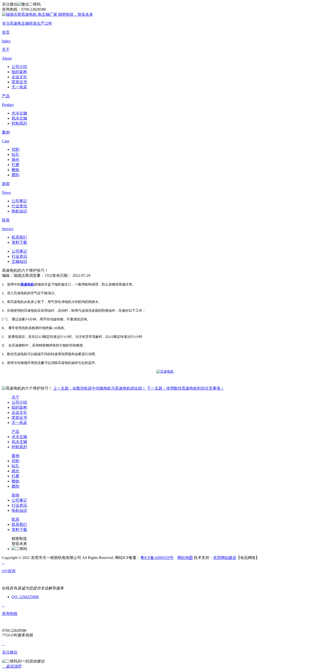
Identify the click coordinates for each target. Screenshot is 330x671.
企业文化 (19, 77)
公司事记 (19, 201)
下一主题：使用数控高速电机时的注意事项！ (185, 388)
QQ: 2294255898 (25, 597)
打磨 (15, 165)
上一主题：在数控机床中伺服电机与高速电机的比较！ (99, 388)
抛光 (15, 160)
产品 (15, 432)
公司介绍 (19, 67)
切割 (15, 149)
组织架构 (19, 72)
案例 (15, 456)
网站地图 (185, 558)
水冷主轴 (19, 113)
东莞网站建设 (224, 558)
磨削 (15, 175)
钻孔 (15, 154)
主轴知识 (19, 261)
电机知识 (19, 211)
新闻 (15, 495)
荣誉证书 (19, 82)
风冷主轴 (19, 118)
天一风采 (19, 87)
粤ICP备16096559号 (156, 558)
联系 (15, 519)
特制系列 (19, 123)
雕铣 (15, 170)
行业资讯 (19, 206)
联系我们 (19, 237)
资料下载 (19, 242)
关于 (15, 397)
